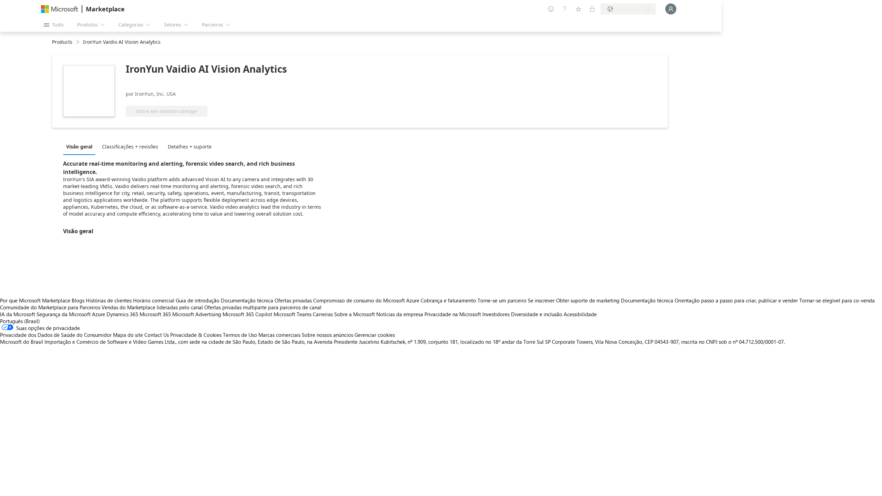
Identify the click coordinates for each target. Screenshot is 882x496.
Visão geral (79, 146)
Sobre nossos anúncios (327, 334)
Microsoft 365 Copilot (247, 314)
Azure (98, 314)
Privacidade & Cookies (196, 334)
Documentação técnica (247, 300)
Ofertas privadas (293, 300)
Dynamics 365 (122, 314)
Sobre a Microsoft (354, 314)
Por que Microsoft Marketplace (35, 300)
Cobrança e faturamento (448, 300)
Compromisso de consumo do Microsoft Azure (367, 300)
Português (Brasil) (20, 321)
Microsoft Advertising (196, 314)
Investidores (496, 314)
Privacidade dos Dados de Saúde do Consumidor (56, 334)
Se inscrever (541, 300)
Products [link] (62, 42)
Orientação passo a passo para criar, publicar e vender (736, 300)
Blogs (78, 300)
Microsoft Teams (292, 314)
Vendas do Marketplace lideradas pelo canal (152, 307)
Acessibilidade (580, 314)
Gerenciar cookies (375, 334)
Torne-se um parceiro (502, 300)
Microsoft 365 (155, 314)
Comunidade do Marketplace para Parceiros (50, 307)
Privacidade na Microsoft (452, 314)
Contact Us (156, 334)
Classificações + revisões (130, 146)
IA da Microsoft (17, 314)
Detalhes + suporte (190, 146)
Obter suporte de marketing (587, 300)
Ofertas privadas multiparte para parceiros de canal (262, 307)
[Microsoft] (59, 9)
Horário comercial (153, 300)
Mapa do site (128, 334)
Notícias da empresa (399, 314)
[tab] (81, 146)
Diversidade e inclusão (536, 314)
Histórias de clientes (109, 300)
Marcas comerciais (279, 334)
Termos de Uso (240, 334)
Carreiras (323, 314)
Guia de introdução (197, 300)
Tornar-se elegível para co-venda (837, 300)
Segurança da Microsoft (64, 314)
